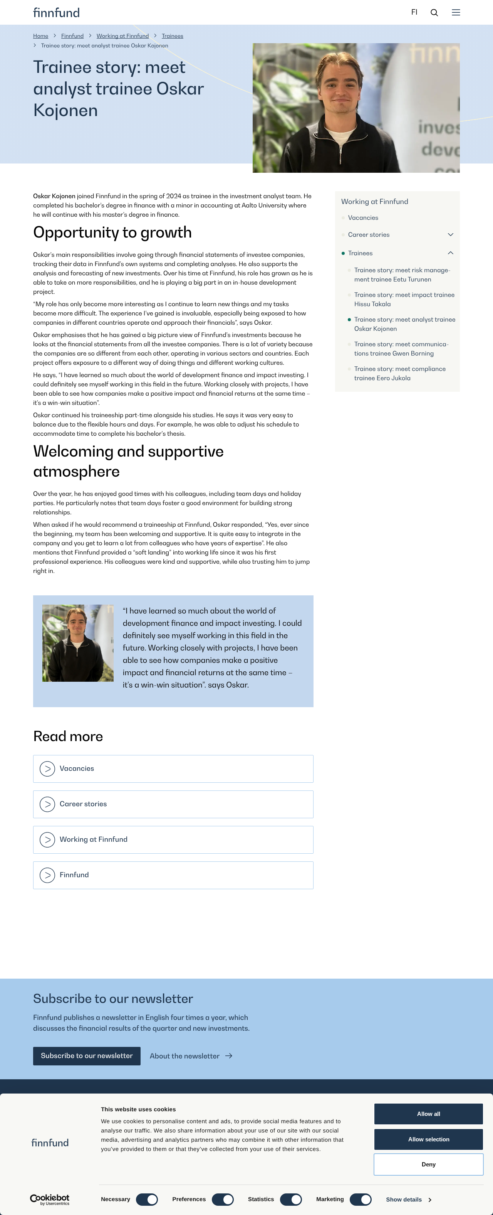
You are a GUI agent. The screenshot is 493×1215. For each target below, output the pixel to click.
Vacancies (77, 769)
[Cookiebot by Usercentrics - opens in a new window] (50, 1200)
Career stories (83, 804)
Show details (404, 1199)
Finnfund (72, 36)
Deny (429, 1164)
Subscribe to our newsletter (87, 1056)
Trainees (172, 36)
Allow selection (428, 1139)
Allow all (428, 1114)
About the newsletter (185, 1056)
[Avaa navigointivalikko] (456, 12)
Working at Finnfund (123, 36)
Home (41, 36)
